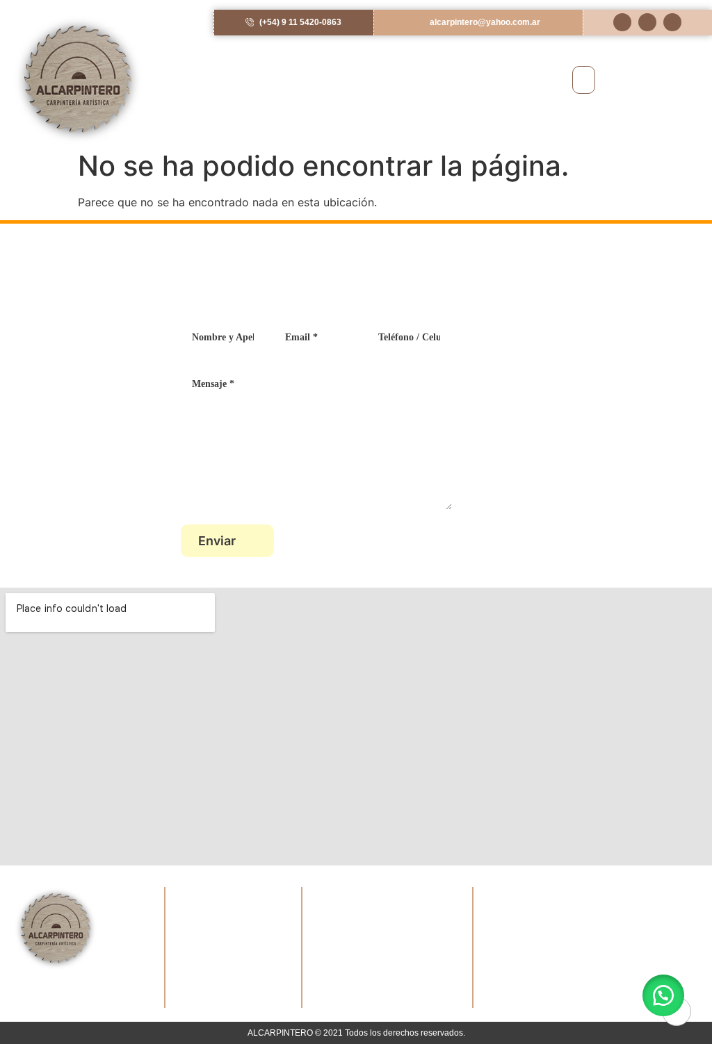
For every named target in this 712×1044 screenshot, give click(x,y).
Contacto (191, 996)
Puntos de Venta (206, 980)
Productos (193, 947)
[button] (584, 80)
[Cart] (662, 79)
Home (184, 914)
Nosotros (190, 930)
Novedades (194, 964)
